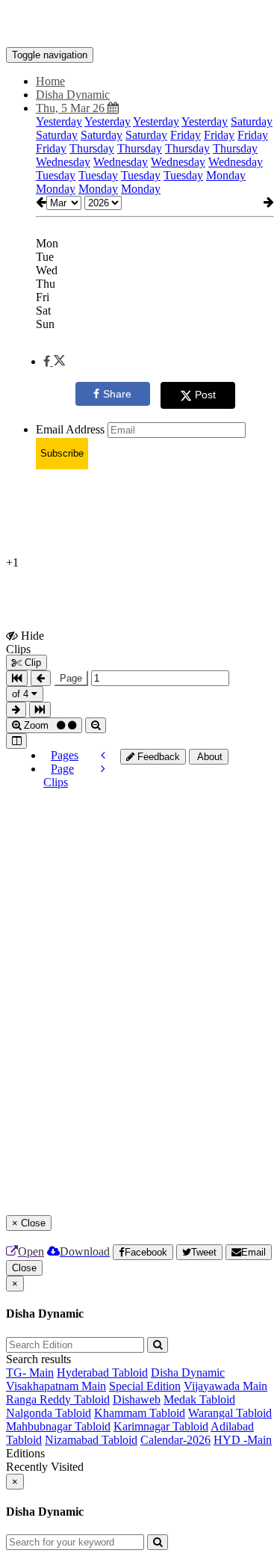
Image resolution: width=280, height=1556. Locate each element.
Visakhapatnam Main (56, 1386)
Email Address (70, 429)
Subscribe (62, 453)
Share (117, 394)
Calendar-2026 (175, 1439)
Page (71, 678)
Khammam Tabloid (139, 1413)
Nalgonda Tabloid (48, 1413)
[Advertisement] (200, 839)
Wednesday (63, 161)
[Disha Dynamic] (140, 24)
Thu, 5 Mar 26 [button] (72, 108)
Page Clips (58, 775)
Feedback (157, 756)
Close (24, 1267)
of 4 (21, 694)
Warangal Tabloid (230, 1413)
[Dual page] (16, 741)
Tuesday (55, 175)
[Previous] (103, 755)
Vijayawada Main (225, 1386)
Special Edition (145, 1386)
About (209, 756)
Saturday (252, 121)
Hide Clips (25, 642)
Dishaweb (137, 1399)
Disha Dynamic (188, 1372)
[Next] (103, 768)
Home (50, 81)
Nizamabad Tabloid (91, 1439)
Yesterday (59, 121)
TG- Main (30, 1372)
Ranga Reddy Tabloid (58, 1399)
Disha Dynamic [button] (73, 94)
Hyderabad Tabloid (102, 1372)
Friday (185, 135)
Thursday (91, 148)
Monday (226, 175)
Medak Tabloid (199, 1399)
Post (205, 395)
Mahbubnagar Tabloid (58, 1426)
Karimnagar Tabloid (160, 1426)
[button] (54, 361)
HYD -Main (243, 1439)
